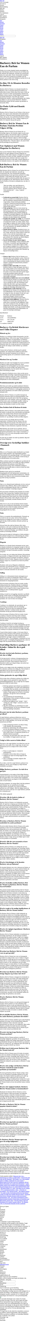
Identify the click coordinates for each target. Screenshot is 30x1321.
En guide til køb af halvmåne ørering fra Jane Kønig (14, 1193)
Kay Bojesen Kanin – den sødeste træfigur (18, 1191)
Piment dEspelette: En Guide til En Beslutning (12, 1183)
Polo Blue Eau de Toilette (23, 1188)
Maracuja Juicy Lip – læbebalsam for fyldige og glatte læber (12, 1176)
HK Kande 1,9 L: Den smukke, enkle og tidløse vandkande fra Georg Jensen (15, 1179)
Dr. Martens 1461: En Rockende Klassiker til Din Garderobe (14, 1202)
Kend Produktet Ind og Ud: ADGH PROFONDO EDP (14, 1187)
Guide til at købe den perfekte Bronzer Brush (12, 1194)
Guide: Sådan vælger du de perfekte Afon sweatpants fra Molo (14, 1184)
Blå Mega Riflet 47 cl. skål (8, 1188)
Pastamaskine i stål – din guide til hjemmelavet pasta (13, 1197)
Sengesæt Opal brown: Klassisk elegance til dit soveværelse (15, 1195)
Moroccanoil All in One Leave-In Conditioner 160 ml (14, 1182)
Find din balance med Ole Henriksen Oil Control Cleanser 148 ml (14, 1201)
